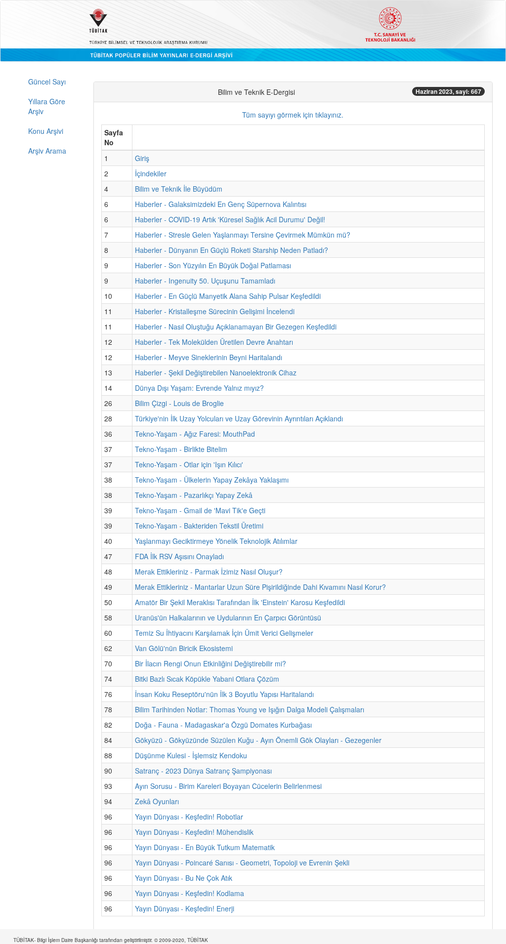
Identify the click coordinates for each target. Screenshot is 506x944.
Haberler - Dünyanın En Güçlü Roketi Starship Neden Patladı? (231, 250)
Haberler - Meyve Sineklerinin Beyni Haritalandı (208, 357)
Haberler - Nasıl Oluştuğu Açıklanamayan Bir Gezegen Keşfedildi (236, 326)
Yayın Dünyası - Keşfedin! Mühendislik (194, 832)
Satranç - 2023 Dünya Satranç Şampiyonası (203, 771)
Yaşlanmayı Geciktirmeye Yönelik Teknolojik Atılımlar (216, 541)
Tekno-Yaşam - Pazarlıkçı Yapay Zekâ (194, 495)
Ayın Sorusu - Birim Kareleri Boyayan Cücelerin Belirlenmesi (228, 786)
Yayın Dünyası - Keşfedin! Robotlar (189, 816)
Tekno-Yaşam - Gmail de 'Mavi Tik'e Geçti (200, 510)
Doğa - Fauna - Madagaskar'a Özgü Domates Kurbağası (223, 725)
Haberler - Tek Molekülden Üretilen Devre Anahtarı (214, 342)
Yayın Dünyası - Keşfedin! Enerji (184, 908)
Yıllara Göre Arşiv (46, 106)
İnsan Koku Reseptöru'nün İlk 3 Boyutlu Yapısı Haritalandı (224, 694)
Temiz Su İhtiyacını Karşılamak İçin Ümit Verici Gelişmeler (224, 633)
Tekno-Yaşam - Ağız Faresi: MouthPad (195, 434)
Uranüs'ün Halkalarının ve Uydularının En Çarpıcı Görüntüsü (228, 617)
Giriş (142, 158)
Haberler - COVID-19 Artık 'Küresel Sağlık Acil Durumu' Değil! (230, 219)
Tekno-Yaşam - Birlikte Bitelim (181, 449)
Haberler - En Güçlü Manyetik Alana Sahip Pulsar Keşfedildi (228, 296)
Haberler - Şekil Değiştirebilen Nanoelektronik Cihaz (215, 372)
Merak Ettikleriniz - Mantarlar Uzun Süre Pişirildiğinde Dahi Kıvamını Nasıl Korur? (260, 587)
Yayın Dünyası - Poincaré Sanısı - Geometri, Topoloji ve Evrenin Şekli (242, 862)
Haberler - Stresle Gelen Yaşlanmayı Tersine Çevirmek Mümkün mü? (242, 235)
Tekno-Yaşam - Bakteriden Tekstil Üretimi (199, 526)
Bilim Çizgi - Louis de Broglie (179, 403)
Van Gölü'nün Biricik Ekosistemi (184, 648)
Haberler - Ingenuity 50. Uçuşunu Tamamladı (205, 281)
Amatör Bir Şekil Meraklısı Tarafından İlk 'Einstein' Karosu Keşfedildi (240, 602)
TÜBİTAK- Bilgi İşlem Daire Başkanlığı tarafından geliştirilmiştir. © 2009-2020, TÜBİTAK (110, 940)
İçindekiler (151, 173)
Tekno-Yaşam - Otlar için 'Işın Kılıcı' (189, 464)
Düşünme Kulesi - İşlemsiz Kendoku (191, 755)
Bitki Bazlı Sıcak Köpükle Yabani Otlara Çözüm (207, 679)
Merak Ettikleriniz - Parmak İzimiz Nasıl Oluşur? (209, 571)
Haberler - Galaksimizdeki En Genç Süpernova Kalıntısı (220, 204)
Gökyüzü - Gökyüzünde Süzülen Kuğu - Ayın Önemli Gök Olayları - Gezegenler (258, 740)
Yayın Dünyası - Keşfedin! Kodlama (189, 893)
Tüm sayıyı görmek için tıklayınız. (292, 115)
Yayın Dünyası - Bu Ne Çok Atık (183, 878)
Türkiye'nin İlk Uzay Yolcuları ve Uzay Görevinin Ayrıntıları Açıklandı (239, 418)
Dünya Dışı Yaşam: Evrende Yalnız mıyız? (199, 388)
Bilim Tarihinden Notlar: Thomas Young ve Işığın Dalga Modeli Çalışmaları (249, 709)
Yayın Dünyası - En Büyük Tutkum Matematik (205, 847)
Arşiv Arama (47, 151)
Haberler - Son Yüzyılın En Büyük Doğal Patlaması (213, 265)
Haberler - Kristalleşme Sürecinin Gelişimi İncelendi (215, 311)
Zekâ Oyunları (157, 801)
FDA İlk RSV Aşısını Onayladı (179, 556)
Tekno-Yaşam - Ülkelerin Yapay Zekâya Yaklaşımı (212, 480)
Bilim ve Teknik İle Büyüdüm (178, 189)
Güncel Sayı (47, 81)
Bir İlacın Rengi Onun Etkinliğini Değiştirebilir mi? (210, 663)
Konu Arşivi (45, 131)
